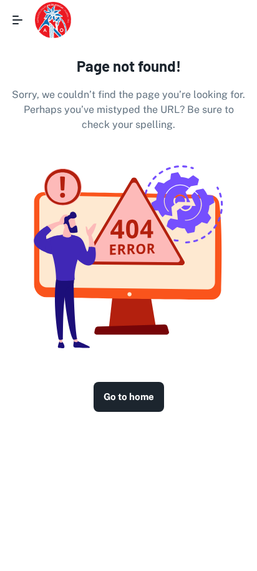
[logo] (53, 20)
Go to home (129, 396)
